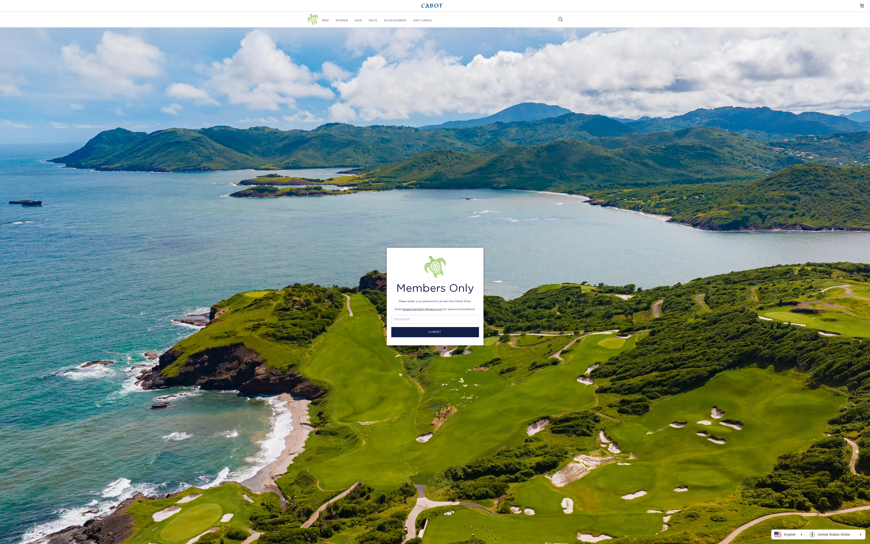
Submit (434, 332)
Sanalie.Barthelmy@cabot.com (422, 309)
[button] (325, 20)
